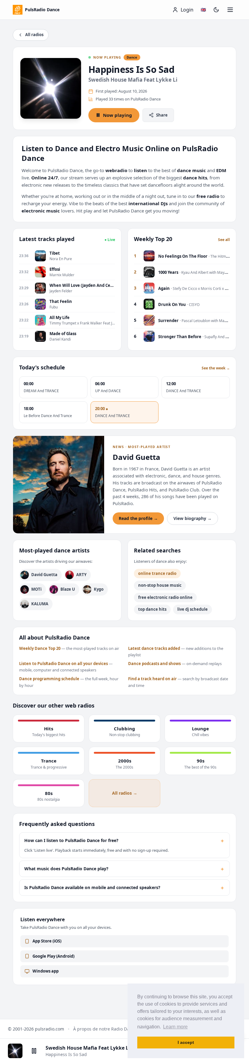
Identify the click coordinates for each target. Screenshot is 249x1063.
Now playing (117, 115)
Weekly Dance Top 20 (39, 648)
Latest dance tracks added (154, 648)
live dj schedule (192, 609)
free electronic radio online (165, 597)
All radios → (124, 793)
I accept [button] (186, 1042)
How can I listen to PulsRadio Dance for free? (124, 840)
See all (224, 239)
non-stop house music (160, 585)
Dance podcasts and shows (154, 663)
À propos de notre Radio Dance (105, 1029)
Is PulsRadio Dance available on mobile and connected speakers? (124, 887)
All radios (34, 34)
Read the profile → (138, 518)
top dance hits (152, 609)
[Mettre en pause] (34, 1051)
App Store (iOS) (46, 941)
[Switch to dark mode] (216, 9)
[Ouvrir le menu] (230, 10)
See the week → (216, 368)
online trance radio (157, 573)
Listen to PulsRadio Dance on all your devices (63, 663)
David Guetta (44, 574)
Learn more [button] (175, 1026)
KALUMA (39, 603)
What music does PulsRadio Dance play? (124, 868)
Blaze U (67, 589)
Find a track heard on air (152, 678)
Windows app (45, 971)
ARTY (81, 574)
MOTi (36, 589)
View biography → (192, 518)
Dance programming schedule (49, 678)
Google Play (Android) (53, 956)
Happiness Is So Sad (131, 69)
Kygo (99, 589)
